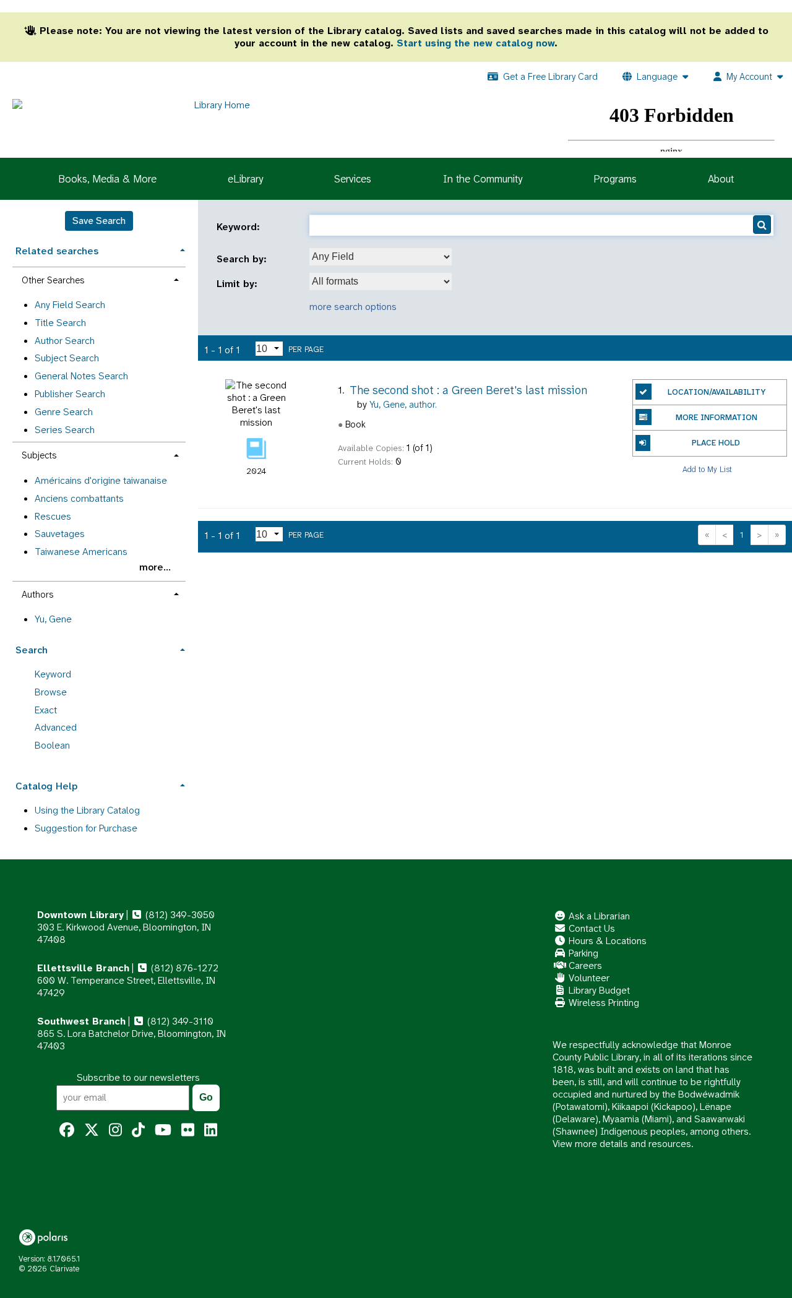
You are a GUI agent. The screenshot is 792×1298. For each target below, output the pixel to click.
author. (403, 404)
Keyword (53, 674)
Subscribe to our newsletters (138, 1077)
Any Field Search (70, 304)
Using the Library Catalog (87, 810)
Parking (582, 953)
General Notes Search (81, 375)
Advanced (56, 727)
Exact (46, 709)
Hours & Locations (606, 940)
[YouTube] (163, 1130)
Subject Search (67, 357)
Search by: (243, 259)
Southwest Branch (81, 1021)
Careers (584, 965)
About (721, 179)
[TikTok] (138, 1130)
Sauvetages (60, 533)
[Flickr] (187, 1130)
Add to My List (707, 469)
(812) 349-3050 (179, 914)
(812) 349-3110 (179, 1021)
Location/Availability (716, 392)
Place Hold (716, 442)
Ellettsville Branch (83, 967)
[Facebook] (66, 1130)
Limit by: (238, 284)
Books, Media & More (107, 179)
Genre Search (64, 411)
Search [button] (31, 649)
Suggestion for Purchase (86, 828)
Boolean (52, 745)
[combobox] (380, 256)
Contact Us (590, 928)
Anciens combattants (79, 498)
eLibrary (245, 179)
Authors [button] (37, 594)
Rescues (53, 516)
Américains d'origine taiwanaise (101, 480)
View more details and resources (622, 1143)
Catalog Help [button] (46, 786)
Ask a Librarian (598, 915)
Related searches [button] (56, 250)
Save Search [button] (99, 220)
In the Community (482, 179)
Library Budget (598, 990)
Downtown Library (80, 914)
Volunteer (587, 977)
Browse (51, 692)
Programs (615, 179)
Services (352, 179)
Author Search (65, 340)
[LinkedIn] (210, 1130)
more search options (353, 306)
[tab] (99, 250)
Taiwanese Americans (81, 551)
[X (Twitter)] (91, 1130)
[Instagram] (115, 1130)
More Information (716, 417)
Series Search (65, 429)
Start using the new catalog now (475, 43)
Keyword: (240, 227)
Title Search (60, 322)
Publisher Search (70, 393)
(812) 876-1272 (183, 967)
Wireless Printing (602, 1002)
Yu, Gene (53, 618)
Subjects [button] (39, 455)
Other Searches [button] (53, 280)
